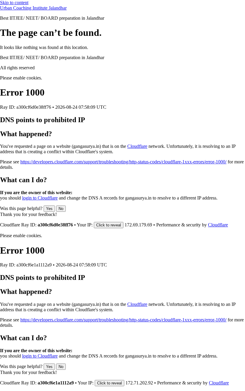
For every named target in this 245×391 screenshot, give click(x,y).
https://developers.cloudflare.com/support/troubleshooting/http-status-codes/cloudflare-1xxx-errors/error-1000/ (123, 161)
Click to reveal (108, 225)
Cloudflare (137, 146)
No (61, 208)
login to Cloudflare (40, 197)
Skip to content (14, 2)
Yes (49, 208)
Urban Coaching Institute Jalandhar (33, 7)
